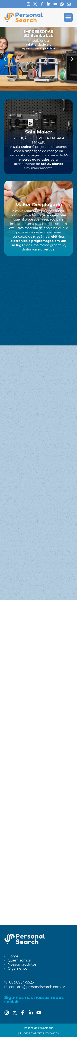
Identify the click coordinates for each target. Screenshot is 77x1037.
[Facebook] (43, 4)
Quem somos (19, 960)
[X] (36, 4)
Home (13, 956)
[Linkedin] (50, 4)
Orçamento (17, 968)
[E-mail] (70, 4)
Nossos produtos (22, 964)
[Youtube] (56, 4)
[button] (68, 17)
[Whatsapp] (63, 4)
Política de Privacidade (38, 1028)
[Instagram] (30, 4)
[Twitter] (15, 1012)
